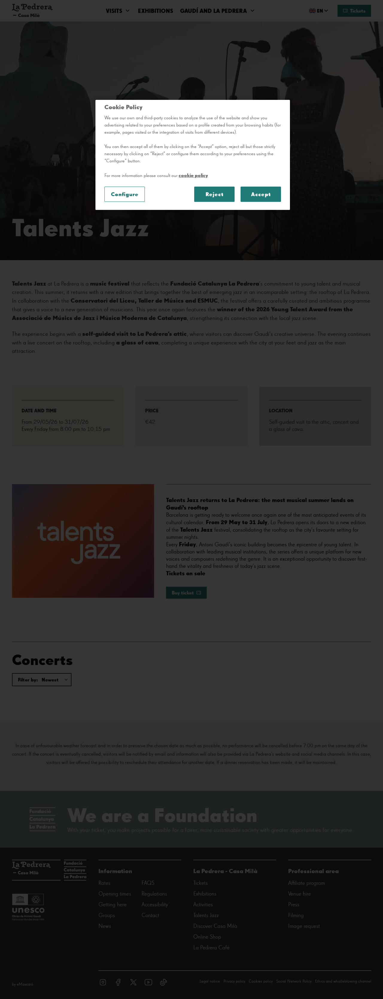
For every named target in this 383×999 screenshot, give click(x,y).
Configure (125, 194)
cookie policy (193, 175)
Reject (214, 194)
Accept (260, 194)
